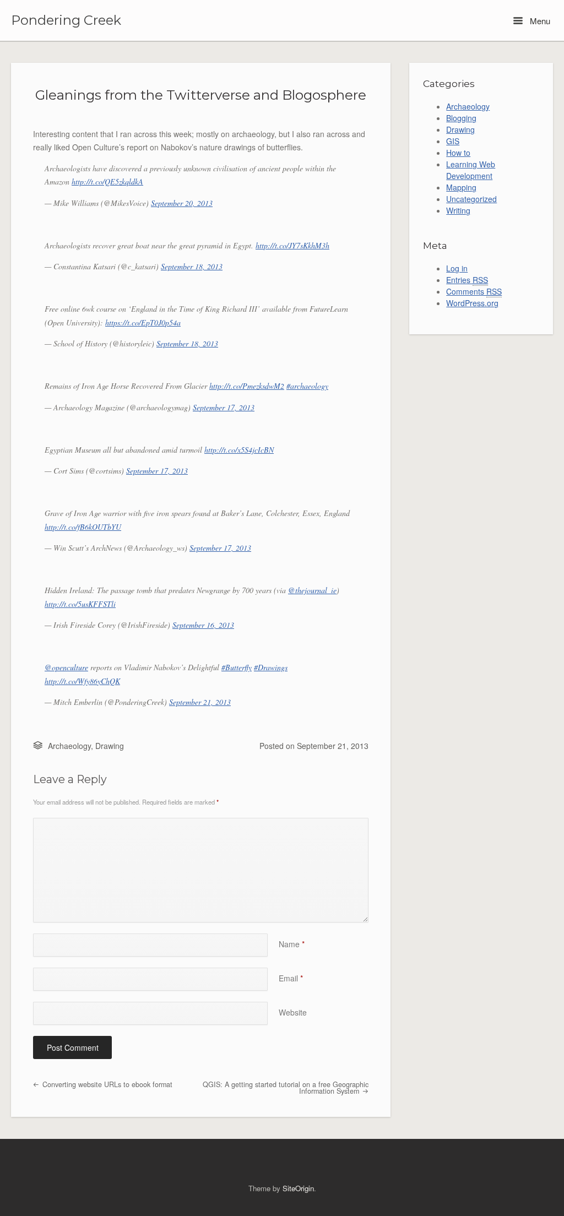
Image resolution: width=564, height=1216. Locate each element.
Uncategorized (471, 198)
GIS (452, 140)
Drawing (109, 745)
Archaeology (69, 745)
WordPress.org (472, 302)
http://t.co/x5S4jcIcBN (239, 449)
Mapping (461, 187)
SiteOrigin (298, 1188)
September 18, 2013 (192, 266)
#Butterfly (236, 667)
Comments (474, 291)
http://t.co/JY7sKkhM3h (292, 245)
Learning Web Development (470, 170)
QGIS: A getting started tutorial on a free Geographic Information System (285, 1087)
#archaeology (307, 386)
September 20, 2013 (182, 203)
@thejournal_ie (312, 590)
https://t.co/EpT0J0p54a (143, 322)
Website (293, 1012)
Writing (458, 210)
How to (458, 152)
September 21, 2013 (200, 702)
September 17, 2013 (223, 407)
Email (291, 978)
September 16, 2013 (203, 625)
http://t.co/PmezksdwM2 (246, 386)
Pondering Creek (66, 20)
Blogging (461, 117)
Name (292, 943)
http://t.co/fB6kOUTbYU (83, 527)
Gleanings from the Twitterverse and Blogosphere (200, 94)
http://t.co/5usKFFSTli (80, 604)
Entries (467, 279)
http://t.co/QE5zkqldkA (107, 181)
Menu (539, 20)
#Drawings (271, 667)
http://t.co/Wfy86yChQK (82, 681)
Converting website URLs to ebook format (106, 1084)
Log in (457, 268)
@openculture (66, 667)
